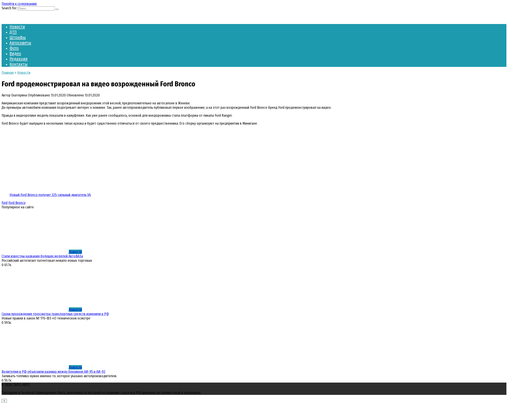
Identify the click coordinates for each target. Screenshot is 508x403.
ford (5, 203)
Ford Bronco (17, 203)
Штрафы (18, 37)
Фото (14, 48)
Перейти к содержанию (19, 4)
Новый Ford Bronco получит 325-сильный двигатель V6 (50, 195)
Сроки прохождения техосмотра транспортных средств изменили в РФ (55, 314)
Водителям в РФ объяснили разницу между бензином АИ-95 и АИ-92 (53, 371)
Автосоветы (20, 42)
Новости (17, 26)
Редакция (19, 59)
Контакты (19, 64)
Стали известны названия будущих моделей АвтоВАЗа (42, 256)
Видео (15, 53)
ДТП (13, 32)
